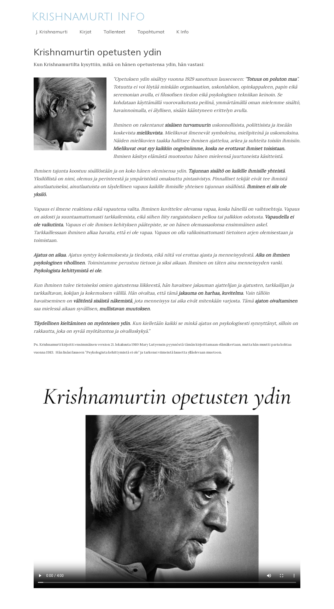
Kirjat (85, 31)
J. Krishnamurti (52, 31)
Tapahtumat (150, 31)
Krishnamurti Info (88, 16)
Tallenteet (114, 31)
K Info (182, 31)
